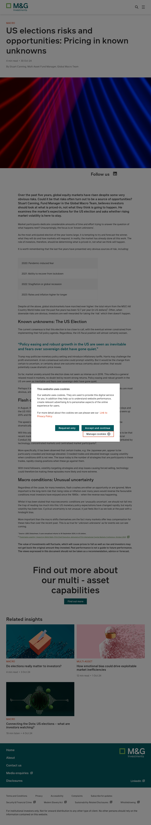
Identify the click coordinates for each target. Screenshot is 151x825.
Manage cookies (96, 434)
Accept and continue (97, 428)
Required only (67, 428)
